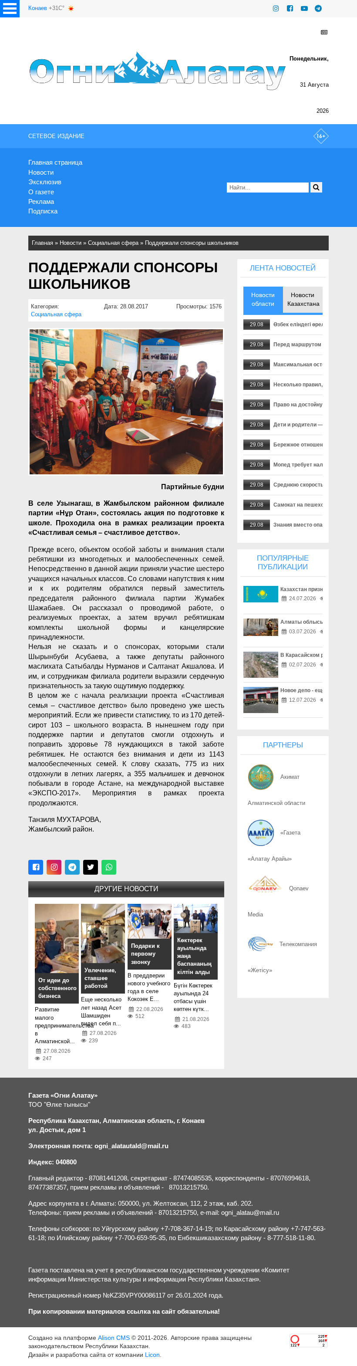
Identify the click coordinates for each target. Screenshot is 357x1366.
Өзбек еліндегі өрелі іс (302, 324)
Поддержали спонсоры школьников (192, 243)
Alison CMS (114, 1337)
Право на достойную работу (309, 405)
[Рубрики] (10, 8)
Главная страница (55, 162)
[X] (90, 867)
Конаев (37, 8)
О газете (41, 192)
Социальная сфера (113, 243)
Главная (42, 243)
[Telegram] (318, 8)
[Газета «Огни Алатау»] (159, 70)
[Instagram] (276, 8)
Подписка (42, 211)
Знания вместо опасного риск (311, 525)
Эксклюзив (44, 182)
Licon (152, 1354)
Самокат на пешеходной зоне (311, 505)
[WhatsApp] (108, 867)
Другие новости (126, 889)
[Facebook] (290, 8)
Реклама (41, 201)
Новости (41, 172)
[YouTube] (304, 8)
